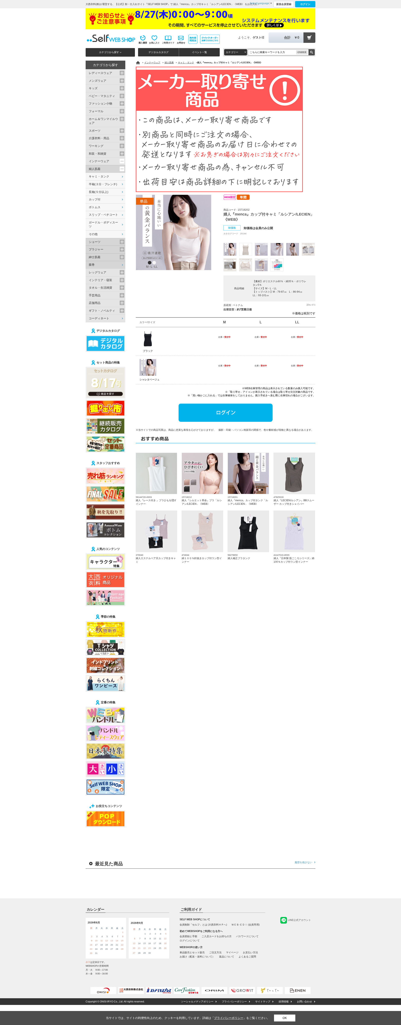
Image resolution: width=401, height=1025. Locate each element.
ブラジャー (96, 249)
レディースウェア (100, 73)
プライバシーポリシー (234, 1001)
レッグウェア (97, 272)
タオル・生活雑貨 (100, 287)
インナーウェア (99, 161)
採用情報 (284, 1001)
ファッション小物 (100, 103)
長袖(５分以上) (98, 192)
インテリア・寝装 (100, 280)
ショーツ (94, 242)
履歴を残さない (303, 862)
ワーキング (96, 146)
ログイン (305, 4)
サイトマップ (262, 1001)
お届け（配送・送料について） (197, 956)
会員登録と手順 (188, 936)
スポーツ (94, 130)
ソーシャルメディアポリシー (197, 1001)
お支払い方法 (250, 952)
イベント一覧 (199, 52)
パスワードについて (247, 936)
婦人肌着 (94, 169)
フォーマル (96, 111)
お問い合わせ (304, 1001)
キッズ (93, 88)
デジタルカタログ (158, 52)
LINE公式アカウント (299, 920)
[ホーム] (138, 63)
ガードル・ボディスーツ (103, 224)
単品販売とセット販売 (192, 952)
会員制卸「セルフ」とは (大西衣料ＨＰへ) (203, 924)
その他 (93, 234)
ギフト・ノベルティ (102, 310)
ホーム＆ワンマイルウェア (103, 121)
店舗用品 (94, 303)
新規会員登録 (283, 4)
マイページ (232, 952)
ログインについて (190, 940)
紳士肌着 (94, 257)
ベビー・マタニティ (102, 96)
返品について (226, 956)
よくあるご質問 (247, 956)
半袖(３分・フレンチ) (103, 184)
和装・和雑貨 (97, 153)
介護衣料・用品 (99, 138)
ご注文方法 (215, 952)
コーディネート (99, 318)
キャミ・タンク (99, 176)
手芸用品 (94, 295)
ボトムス (94, 207)
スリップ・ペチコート (103, 214)
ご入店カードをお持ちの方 (217, 936)
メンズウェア (97, 80)
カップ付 (94, 199)
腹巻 (92, 264)
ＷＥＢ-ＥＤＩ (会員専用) (245, 924)
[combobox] (235, 52)
